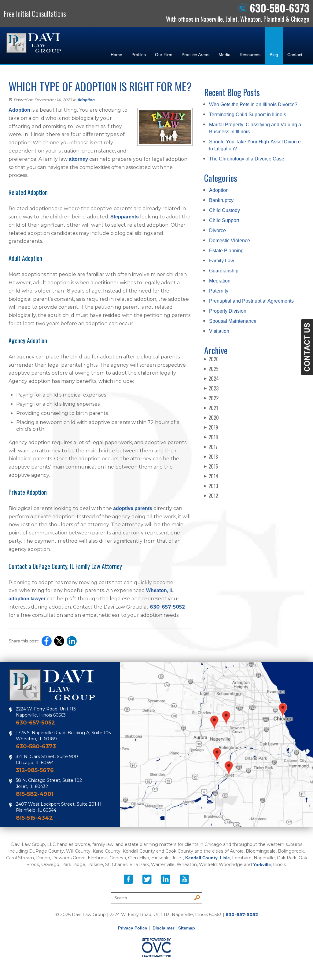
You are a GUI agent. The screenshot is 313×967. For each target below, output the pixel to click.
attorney (78, 159)
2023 (211, 388)
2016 (211, 456)
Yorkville (262, 864)
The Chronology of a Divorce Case (246, 158)
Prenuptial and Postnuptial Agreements (251, 301)
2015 (211, 466)
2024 (211, 378)
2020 (211, 417)
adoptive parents (132, 508)
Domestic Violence (229, 240)
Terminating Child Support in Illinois (247, 114)
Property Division (227, 311)
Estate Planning (226, 250)
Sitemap (186, 928)
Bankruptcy (221, 200)
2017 (211, 447)
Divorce (217, 230)
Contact (294, 54)
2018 (211, 437)
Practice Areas (195, 54)
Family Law (221, 260)
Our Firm (163, 54)
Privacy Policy (132, 928)
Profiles (138, 54)
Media (224, 54)
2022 (211, 398)
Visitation (219, 331)
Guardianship (223, 270)
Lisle (225, 857)
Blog (274, 54)
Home (116, 54)
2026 (211, 359)
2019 (211, 427)
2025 (211, 368)
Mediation (219, 280)
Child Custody (224, 210)
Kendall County (201, 857)
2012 (211, 495)
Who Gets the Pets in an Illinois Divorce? (253, 104)
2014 (211, 476)
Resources (250, 54)
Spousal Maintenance (232, 321)
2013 (211, 486)
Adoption (86, 100)
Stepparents (124, 216)
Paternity (218, 290)
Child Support (224, 220)
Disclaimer (163, 928)
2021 (211, 407)
